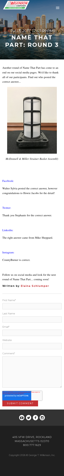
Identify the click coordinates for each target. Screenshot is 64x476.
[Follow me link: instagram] (42, 417)
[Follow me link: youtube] (21, 417)
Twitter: (6, 208)
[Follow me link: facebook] (35, 417)
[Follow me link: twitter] (28, 417)
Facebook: (8, 181)
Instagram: (8, 252)
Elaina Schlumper (35, 285)
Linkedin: (7, 230)
